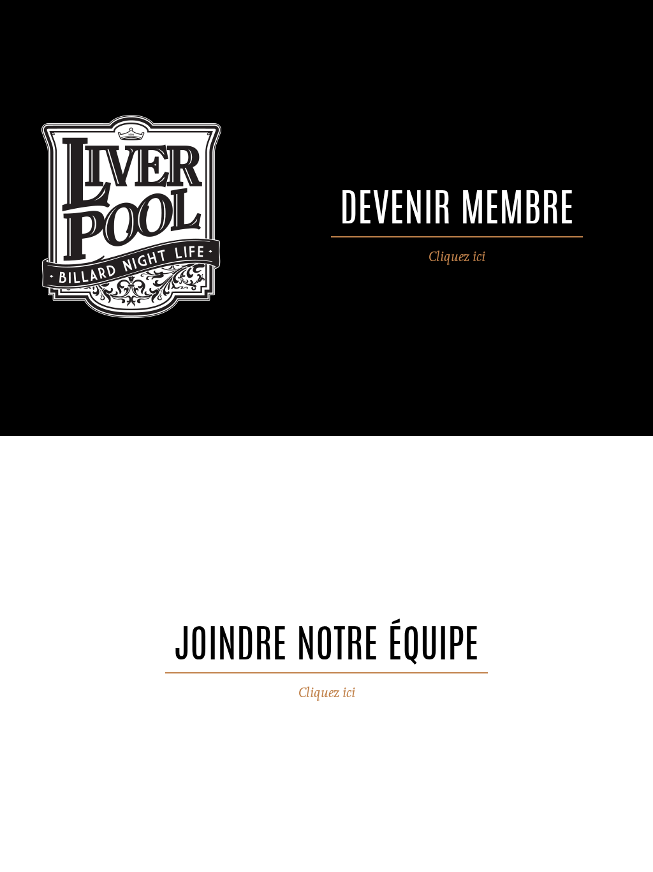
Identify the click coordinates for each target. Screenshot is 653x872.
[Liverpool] (130, 218)
